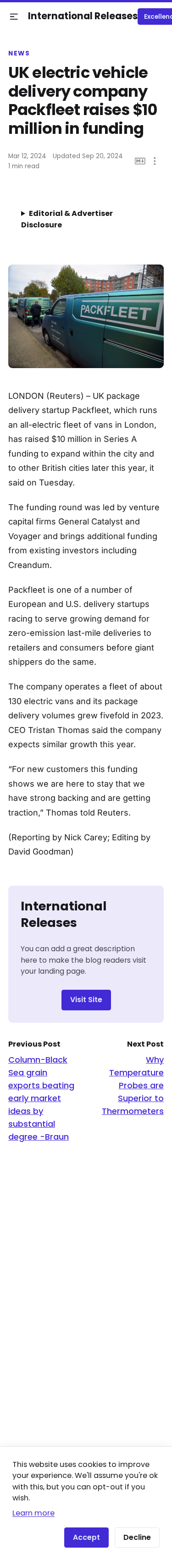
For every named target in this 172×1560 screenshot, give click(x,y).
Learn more (33, 1513)
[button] (14, 16)
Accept (86, 1537)
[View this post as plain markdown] (140, 161)
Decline (137, 1537)
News (19, 54)
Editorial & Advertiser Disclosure (67, 219)
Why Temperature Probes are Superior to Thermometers (133, 1085)
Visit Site (86, 999)
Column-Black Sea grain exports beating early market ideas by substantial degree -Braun (41, 1098)
